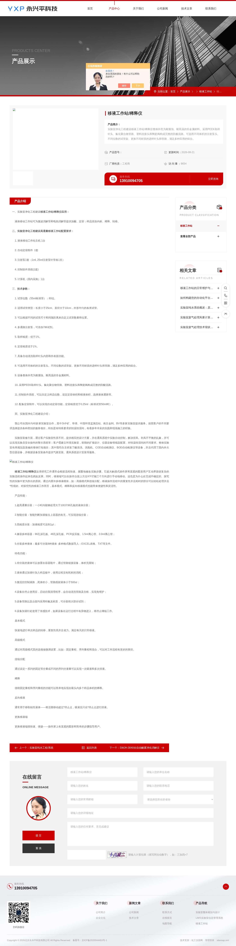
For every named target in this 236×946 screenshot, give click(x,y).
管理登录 (209, 940)
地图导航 (167, 923)
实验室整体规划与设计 (208, 912)
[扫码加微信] (226, 303)
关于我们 (138, 8)
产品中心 (114, 8)
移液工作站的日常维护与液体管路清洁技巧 (201, 288)
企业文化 (100, 917)
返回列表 (92, 747)
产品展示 (185, 91)
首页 (90, 8)
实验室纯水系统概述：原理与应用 (200, 307)
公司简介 (100, 912)
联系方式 (167, 912)
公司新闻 (162, 8)
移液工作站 (205, 91)
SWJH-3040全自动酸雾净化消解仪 (139, 747)
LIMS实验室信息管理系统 (209, 917)
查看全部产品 (188, 236)
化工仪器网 (198, 940)
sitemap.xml (223, 940)
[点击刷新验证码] (117, 855)
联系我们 (210, 8)
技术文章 (186, 8)
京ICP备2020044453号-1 (94, 940)
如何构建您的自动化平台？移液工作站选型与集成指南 (201, 297)
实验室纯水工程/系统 (41, 747)
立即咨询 (213, 179)
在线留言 (167, 917)
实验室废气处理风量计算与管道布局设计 (201, 317)
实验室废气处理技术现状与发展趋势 (201, 327)
